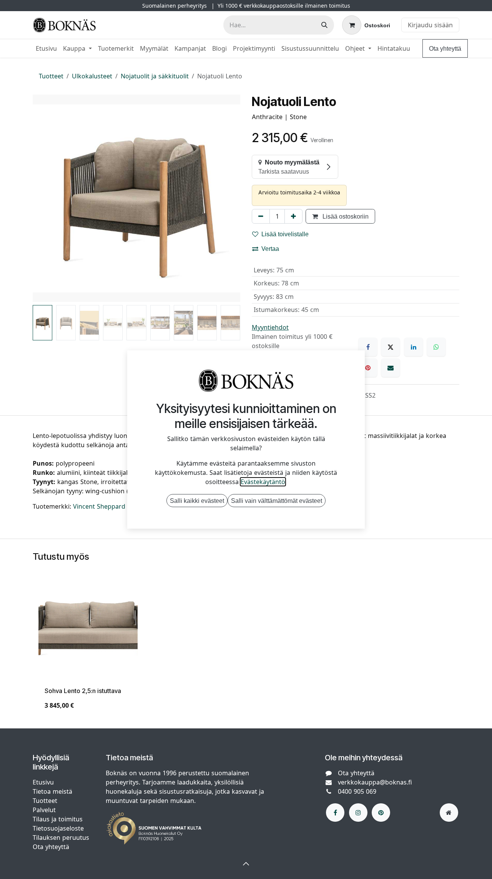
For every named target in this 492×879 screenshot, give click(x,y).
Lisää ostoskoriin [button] (345, 216)
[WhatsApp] (436, 347)
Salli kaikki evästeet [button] (197, 500)
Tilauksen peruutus (61, 837)
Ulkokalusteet (92, 76)
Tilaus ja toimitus (58, 819)
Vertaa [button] (270, 248)
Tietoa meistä (52, 791)
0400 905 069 (357, 791)
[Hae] (324, 25)
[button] (43, 198)
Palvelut (44, 810)
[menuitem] (46, 48)
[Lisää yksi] (293, 216)
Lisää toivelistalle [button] (285, 234)
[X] (390, 347)
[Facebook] (368, 347)
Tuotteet (51, 76)
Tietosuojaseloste (59, 828)
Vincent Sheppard (99, 506)
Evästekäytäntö (263, 482)
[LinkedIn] (413, 347)
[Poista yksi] (261, 216)
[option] (246, 649)
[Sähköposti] (390, 367)
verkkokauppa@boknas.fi (375, 782)
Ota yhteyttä (445, 48)
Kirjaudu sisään (430, 25)
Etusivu (43, 782)
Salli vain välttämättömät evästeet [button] (276, 500)
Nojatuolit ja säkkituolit (155, 76)
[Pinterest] (368, 367)
